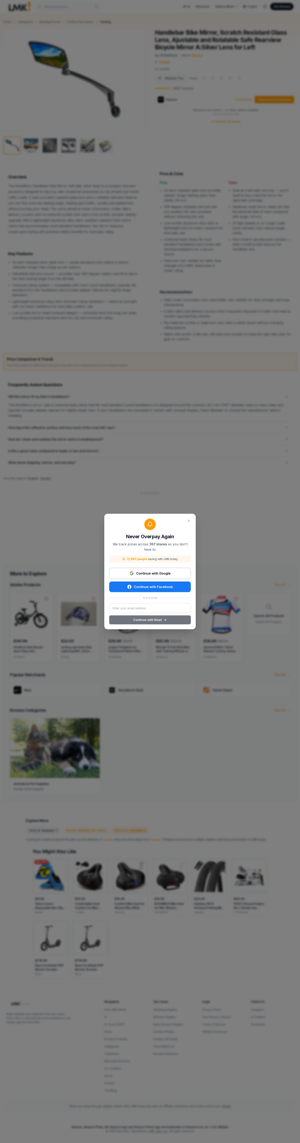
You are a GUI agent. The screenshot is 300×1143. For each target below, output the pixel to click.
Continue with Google (153, 573)
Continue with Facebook (153, 587)
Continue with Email (147, 620)
